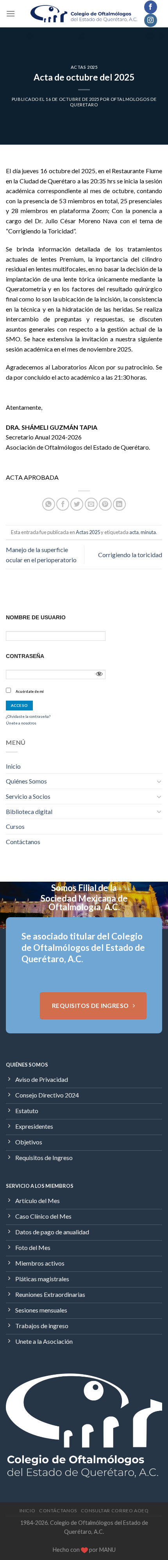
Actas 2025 (84, 67)
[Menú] (10, 13)
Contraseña (25, 656)
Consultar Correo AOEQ (115, 1510)
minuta (148, 532)
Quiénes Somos (26, 781)
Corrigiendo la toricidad (130, 554)
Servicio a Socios (28, 796)
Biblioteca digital (29, 811)
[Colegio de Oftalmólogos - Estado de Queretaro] (84, 14)
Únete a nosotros (21, 723)
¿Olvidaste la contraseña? (28, 716)
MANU (107, 1549)
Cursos (15, 826)
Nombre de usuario (36, 617)
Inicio (13, 766)
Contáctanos (23, 841)
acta (134, 532)
